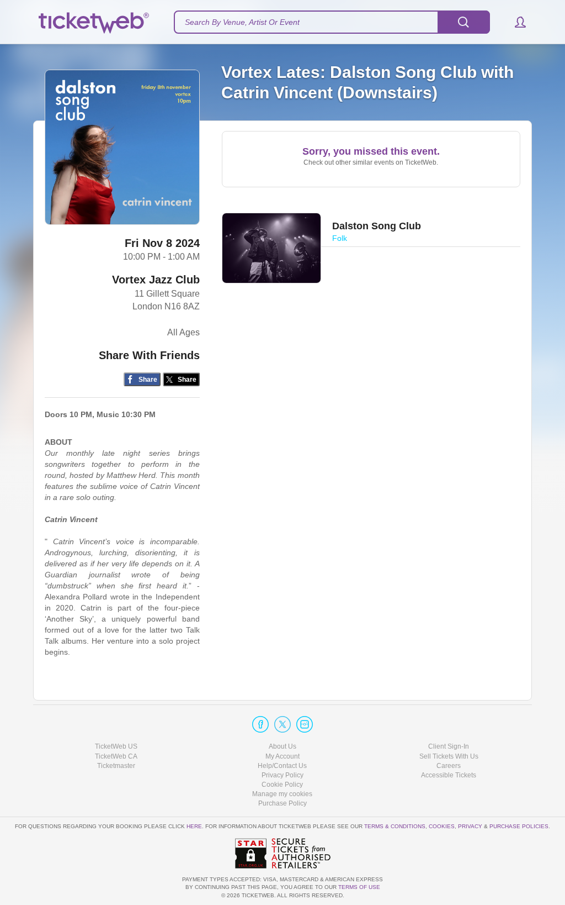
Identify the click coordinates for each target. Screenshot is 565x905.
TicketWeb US (116, 746)
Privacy (470, 826)
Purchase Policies (518, 826)
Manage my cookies (282, 794)
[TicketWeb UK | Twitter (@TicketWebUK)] (282, 724)
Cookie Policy (282, 784)
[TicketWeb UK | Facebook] (260, 724)
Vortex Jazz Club (156, 279)
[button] (515, 22)
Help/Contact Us (282, 766)
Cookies (442, 826)
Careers (448, 766)
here (194, 826)
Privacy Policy (282, 775)
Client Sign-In (448, 746)
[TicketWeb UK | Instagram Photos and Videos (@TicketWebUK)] (304, 724)
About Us (282, 746)
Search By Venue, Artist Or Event (242, 22)
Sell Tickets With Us (448, 756)
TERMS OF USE (359, 887)
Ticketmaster (116, 766)
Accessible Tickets (448, 775)
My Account (282, 756)
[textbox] (332, 22)
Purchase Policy (282, 803)
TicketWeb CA (116, 756)
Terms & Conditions (394, 826)
